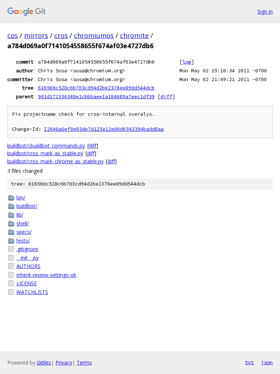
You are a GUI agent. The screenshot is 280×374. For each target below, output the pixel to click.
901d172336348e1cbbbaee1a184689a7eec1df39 (96, 96)
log (186, 61)
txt (249, 362)
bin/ (20, 197)
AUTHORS (28, 266)
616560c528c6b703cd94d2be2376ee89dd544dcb (96, 87)
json (267, 362)
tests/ (23, 240)
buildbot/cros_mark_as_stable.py (45, 153)
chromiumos (94, 35)
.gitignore (27, 248)
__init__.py (27, 257)
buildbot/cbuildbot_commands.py (46, 145)
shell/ (22, 223)
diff (166, 96)
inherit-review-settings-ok (46, 274)
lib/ (19, 214)
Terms (84, 362)
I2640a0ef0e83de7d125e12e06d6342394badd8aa (104, 129)
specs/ (24, 231)
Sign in (265, 11)
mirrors (36, 35)
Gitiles (44, 362)
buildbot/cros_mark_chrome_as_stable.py (55, 161)
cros (61, 35)
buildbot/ (26, 205)
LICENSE (26, 283)
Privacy (63, 362)
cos (12, 35)
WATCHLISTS (32, 292)
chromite (134, 35)
